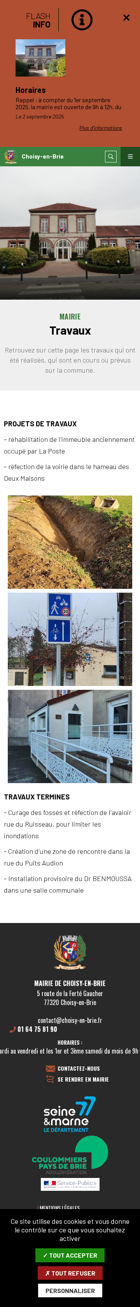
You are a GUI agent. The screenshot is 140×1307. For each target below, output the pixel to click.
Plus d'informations (100, 127)
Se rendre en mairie (83, 1079)
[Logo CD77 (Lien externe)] (70, 1114)
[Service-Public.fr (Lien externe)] (70, 1185)
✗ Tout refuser (70, 1273)
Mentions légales (60, 1208)
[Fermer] (126, 17)
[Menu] (130, 156)
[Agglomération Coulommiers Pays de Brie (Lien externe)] (70, 1155)
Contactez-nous (79, 1068)
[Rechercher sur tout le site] (111, 156)
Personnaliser (70, 1290)
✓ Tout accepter (70, 1255)
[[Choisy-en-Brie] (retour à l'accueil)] (70, 968)
